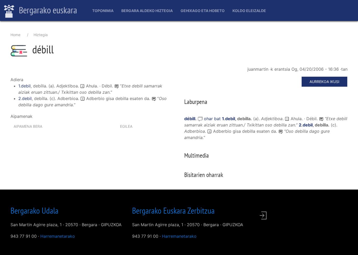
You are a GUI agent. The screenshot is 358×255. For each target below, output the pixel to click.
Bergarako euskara (47, 10)
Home (15, 34)
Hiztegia (41, 34)
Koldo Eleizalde (249, 10)
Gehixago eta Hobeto (203, 10)
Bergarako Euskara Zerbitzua (173, 210)
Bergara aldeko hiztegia (147, 10)
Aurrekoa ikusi (324, 81)
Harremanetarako (57, 236)
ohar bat (213, 118)
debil (26, 85)
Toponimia (102, 10)
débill (189, 118)
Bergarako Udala (34, 210)
